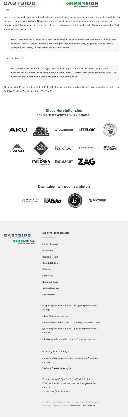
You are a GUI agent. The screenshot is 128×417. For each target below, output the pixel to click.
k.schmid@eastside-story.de (56, 368)
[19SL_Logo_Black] (110, 145)
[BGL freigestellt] (41, 124)
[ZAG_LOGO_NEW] (87, 159)
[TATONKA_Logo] (41, 159)
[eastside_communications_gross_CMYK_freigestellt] (19, 3)
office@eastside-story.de (62, 383)
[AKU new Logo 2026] (18, 126)
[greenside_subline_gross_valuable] (82, 3)
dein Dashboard (54, 87)
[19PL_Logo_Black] (64, 144)
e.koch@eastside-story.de (55, 316)
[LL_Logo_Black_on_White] (87, 128)
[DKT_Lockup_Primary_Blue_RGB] (64, 129)
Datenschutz (89, 405)
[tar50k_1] (64, 161)
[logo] (41, 141)
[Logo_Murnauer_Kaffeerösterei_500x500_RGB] (110, 122)
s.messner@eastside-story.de (57, 357)
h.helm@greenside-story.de (86, 322)
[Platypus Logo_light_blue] (87, 145)
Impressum (75, 405)
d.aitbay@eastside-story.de (56, 351)
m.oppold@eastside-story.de (57, 305)
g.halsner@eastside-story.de (57, 328)
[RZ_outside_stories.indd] (97, 199)
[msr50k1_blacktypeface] (18, 144)
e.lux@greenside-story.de (83, 339)
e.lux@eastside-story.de (54, 339)
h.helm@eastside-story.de (55, 322)
